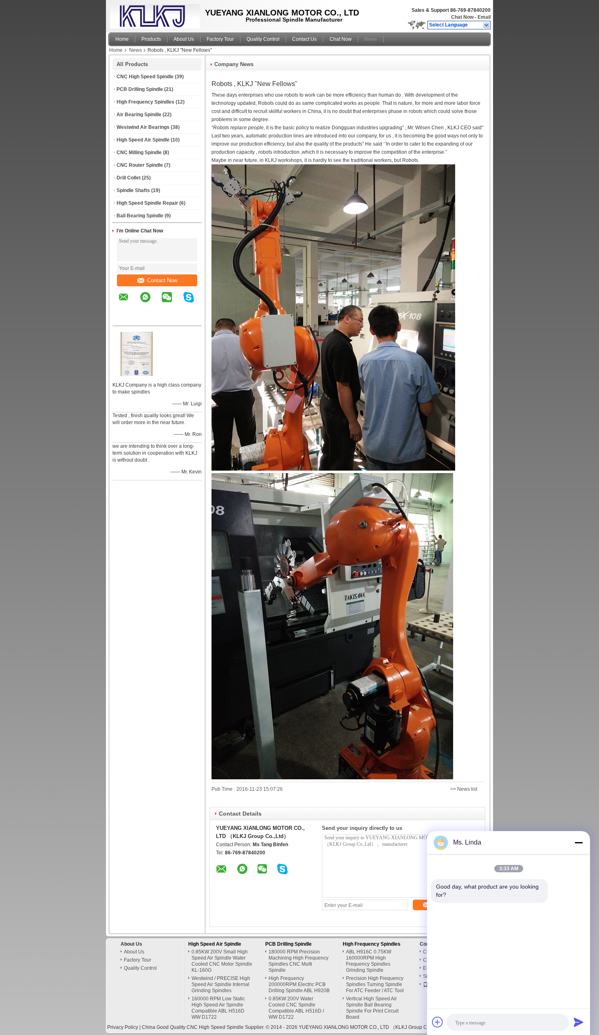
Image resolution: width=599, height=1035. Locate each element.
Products (151, 39)
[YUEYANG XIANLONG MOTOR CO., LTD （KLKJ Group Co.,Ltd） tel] (124, 318)
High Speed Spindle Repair (147, 203)
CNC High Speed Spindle (145, 77)
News (370, 39)
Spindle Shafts (133, 190)
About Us (184, 39)
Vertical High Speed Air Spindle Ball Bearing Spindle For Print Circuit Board (372, 1008)
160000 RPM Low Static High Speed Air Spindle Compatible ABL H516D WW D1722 (218, 1008)
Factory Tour (220, 39)
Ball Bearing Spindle (140, 216)
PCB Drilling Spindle (140, 89)
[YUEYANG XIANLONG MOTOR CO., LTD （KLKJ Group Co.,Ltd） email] (129, 303)
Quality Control (263, 39)
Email (484, 17)
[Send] (578, 1022)
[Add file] (437, 1022)
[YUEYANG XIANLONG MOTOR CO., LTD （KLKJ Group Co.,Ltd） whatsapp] (150, 303)
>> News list (463, 789)
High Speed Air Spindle (143, 140)
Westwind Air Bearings (143, 127)
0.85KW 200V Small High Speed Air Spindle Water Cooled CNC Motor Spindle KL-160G (222, 961)
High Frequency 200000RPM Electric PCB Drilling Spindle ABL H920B (299, 984)
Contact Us (304, 39)
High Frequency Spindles (145, 102)
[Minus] (579, 842)
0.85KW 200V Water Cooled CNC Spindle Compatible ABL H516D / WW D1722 (296, 1008)
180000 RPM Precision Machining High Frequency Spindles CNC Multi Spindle (298, 961)
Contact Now (162, 280)
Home (122, 39)
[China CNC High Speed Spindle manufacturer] (153, 14)
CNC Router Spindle (140, 165)
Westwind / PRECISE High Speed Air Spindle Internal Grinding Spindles (221, 984)
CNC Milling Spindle (139, 152)
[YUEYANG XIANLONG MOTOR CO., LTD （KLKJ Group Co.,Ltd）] (486, 25)
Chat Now (462, 17)
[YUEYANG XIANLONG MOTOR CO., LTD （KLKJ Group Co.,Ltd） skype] (193, 303)
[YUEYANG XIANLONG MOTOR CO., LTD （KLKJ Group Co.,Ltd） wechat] (172, 303)
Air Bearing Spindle (139, 114)
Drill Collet (129, 178)
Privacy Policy (122, 1027)
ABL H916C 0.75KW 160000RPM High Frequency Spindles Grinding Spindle (368, 961)
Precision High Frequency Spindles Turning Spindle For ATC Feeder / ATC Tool (375, 984)
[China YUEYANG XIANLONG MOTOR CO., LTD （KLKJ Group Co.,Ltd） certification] (137, 374)
